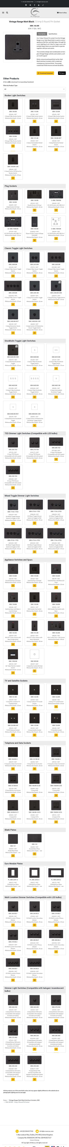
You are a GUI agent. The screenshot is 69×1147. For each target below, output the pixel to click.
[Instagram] (26, 5)
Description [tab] (42, 34)
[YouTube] (38, 5)
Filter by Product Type (10, 85)
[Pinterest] (30, 5)
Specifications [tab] (53, 34)
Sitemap (36, 1140)
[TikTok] (43, 5)
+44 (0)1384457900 (27, 1)
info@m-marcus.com (42, 1)
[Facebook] (34, 5)
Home (5, 1100)
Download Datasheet (46, 73)
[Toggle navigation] (3, 12)
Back (63, 73)
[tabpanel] (51, 51)
